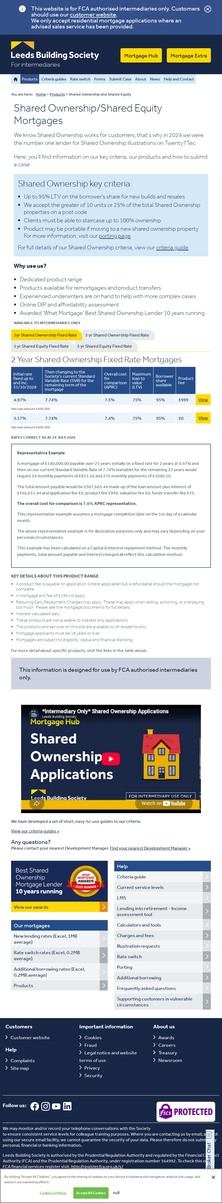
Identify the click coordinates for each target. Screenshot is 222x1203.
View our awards (31, 907)
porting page (115, 235)
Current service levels (140, 887)
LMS (121, 898)
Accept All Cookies (90, 1193)
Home (15, 79)
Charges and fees (135, 935)
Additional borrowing (139, 977)
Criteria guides (53, 78)
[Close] (213, 1177)
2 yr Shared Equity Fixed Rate (41, 346)
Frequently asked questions (146, 988)
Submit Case (120, 78)
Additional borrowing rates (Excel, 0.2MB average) (49, 972)
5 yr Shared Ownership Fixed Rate (117, 335)
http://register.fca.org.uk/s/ (97, 1166)
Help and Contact (179, 78)
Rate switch (80, 78)
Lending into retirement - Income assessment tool (152, 911)
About (140, 78)
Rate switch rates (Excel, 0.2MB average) (47, 955)
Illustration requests (138, 946)
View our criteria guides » (35, 831)
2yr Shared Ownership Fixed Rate (45, 335)
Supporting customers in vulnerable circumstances (154, 1002)
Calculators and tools (139, 925)
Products (30, 78)
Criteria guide (131, 876)
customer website (93, 14)
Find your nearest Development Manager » (150, 848)
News (155, 78)
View (203, 399)
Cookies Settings (53, 1193)
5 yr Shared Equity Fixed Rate (104, 346)
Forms (99, 78)
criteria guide (172, 247)
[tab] (46, 335)
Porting (124, 967)
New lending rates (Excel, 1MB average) (45, 939)
